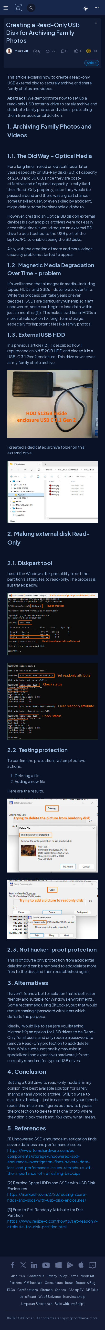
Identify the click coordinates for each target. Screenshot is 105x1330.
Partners (16, 1283)
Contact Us (35, 1276)
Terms (73, 1276)
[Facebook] (12, 1265)
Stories (60, 1290)
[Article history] (35, 51)
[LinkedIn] (34, 1265)
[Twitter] (23, 1265)
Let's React (28, 1297)
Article (91, 63)
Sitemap (46, 1290)
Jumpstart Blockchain (36, 1304)
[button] (96, 7)
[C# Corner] (19, 7)
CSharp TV (76, 1290)
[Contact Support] (92, 1265)
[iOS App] (81, 1265)
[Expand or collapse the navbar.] (6, 8)
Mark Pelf (21, 51)
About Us (18, 1276)
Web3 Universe (50, 1297)
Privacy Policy (57, 1276)
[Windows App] (58, 1265)
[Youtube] (46, 1265)
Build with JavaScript (69, 1304)
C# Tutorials (33, 1283)
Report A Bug (85, 1283)
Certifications (27, 1290)
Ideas (69, 1283)
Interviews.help (74, 1297)
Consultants (54, 1283)
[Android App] (70, 1265)
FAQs (11, 1290)
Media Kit (87, 1276)
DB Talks (92, 1290)
